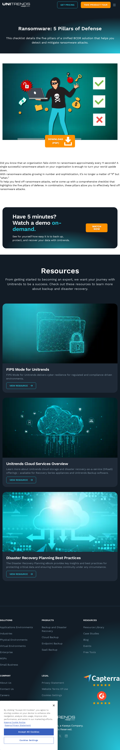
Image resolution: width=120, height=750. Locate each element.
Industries (6, 633)
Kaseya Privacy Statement (18, 725)
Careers (4, 695)
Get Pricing (67, 5)
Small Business (9, 664)
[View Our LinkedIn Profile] (66, 736)
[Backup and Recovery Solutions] (16, 5)
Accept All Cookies (28, 732)
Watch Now (96, 227)
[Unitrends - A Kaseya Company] (60, 718)
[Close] (53, 705)
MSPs (3, 658)
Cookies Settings (52, 695)
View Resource (19, 385)
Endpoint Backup (52, 643)
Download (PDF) (55, 141)
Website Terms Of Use (55, 689)
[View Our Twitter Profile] (60, 736)
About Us (5, 682)
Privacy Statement (53, 682)
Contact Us (7, 689)
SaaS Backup (49, 649)
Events (87, 646)
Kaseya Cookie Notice (14, 722)
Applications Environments (16, 627)
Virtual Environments (13, 646)
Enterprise (6, 652)
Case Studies (91, 633)
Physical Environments (13, 639)
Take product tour (96, 5)
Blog (86, 639)
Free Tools (89, 652)
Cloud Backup (50, 637)
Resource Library (93, 627)
